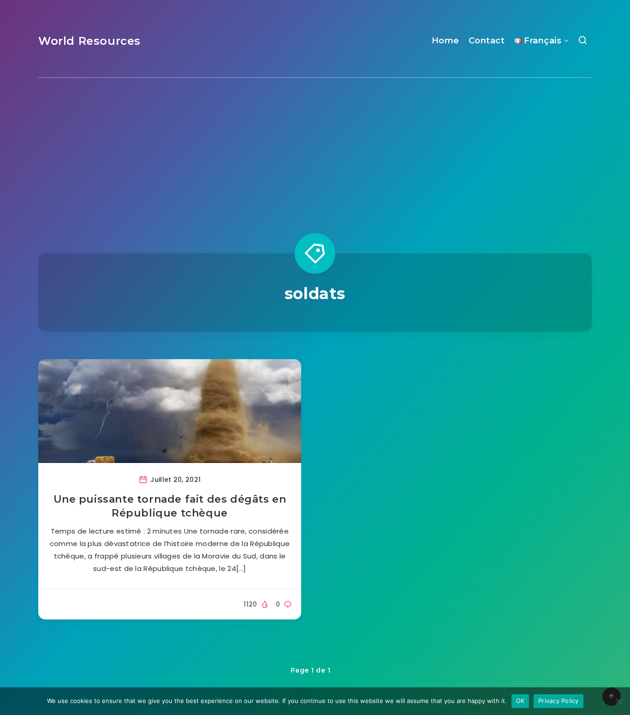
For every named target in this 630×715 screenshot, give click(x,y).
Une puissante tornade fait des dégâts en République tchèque (169, 506)
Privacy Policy (558, 700)
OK (520, 700)
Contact (487, 41)
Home (445, 41)
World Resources (89, 41)
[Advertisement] (315, 147)
